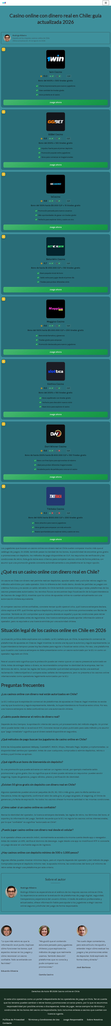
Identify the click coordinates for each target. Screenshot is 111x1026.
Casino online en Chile (68, 991)
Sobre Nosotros (95, 1019)
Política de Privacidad (14, 1019)
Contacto (7, 1023)
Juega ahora (56, 102)
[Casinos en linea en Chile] (5, 3)
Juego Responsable (73, 1019)
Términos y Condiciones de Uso (43, 1019)
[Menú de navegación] (106, 3)
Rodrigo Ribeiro (20, 35)
